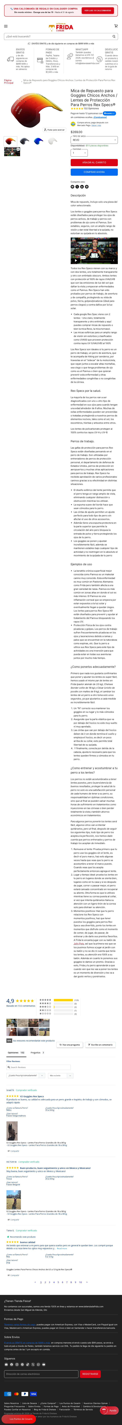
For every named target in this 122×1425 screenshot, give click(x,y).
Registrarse (90, 1374)
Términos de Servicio (83, 1409)
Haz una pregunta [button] (71, 1044)
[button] (109, 1410)
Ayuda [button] (113, 1410)
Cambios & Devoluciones (94, 1406)
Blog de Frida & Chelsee (45, 1409)
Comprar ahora (94, 172)
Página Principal (8, 81)
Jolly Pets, (79, 943)
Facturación (64, 1409)
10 (80, 1282)
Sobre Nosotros (11, 1403)
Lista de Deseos (29, 1403)
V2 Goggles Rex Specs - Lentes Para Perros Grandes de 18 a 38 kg (36, 1142)
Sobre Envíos (34, 1406)
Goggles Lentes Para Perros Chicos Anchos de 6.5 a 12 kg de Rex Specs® (39, 1269)
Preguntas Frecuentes (14, 1406)
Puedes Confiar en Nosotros (17, 1409)
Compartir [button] (14, 1151)
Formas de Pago (51, 1406)
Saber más (96, 125)
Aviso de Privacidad (71, 1406)
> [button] (87, 1282)
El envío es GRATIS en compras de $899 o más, (27, 1342)
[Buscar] (114, 36)
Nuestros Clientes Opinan (96, 1403)
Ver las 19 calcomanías (98, 10)
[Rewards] (18, 1419)
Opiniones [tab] (13, 1052)
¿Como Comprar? (48, 1403)
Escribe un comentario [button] (101, 1044)
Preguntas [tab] (35, 1052)
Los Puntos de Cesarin (70, 1403)
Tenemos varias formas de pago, (20, 1324)
